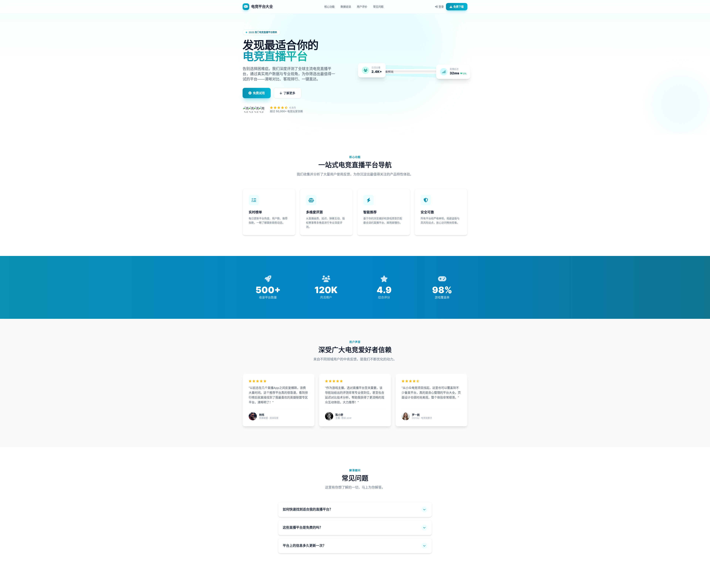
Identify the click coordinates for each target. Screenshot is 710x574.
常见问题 (378, 6)
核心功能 (329, 6)
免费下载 (458, 6)
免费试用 (259, 93)
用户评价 (362, 6)
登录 (441, 6)
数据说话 (346, 6)
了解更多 (289, 93)
